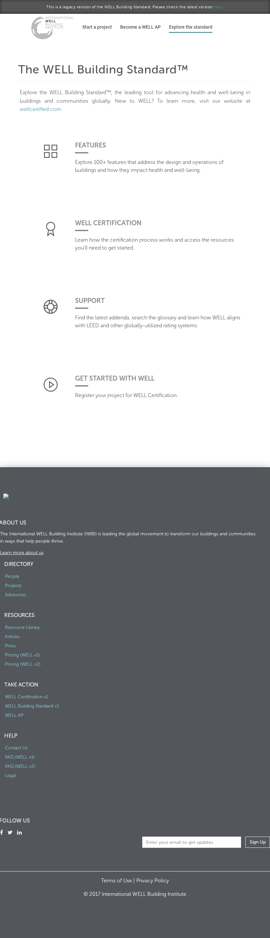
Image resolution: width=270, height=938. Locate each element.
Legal (10, 775)
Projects (13, 585)
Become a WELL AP (140, 27)
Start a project (97, 27)
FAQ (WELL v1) (20, 757)
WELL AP (14, 715)
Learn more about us (21, 552)
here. (219, 7)
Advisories (15, 595)
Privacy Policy (152, 880)
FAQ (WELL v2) (20, 766)
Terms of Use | (118, 880)
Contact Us (16, 748)
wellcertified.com (40, 109)
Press (10, 646)
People (12, 576)
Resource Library (22, 627)
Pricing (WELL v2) (22, 664)
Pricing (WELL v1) (22, 655)
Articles (12, 636)
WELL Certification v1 (26, 697)
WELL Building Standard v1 (32, 706)
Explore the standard (190, 27)
